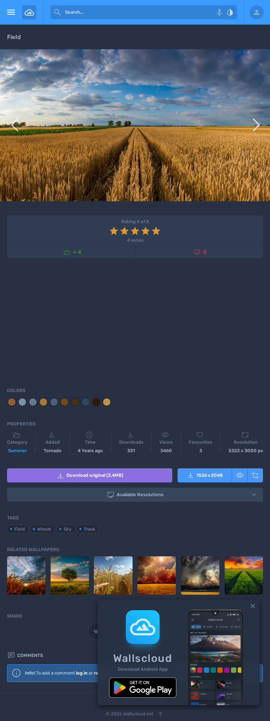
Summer (17, 450)
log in (82, 673)
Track (89, 529)
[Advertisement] (135, 321)
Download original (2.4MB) (89, 476)
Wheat (44, 529)
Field (19, 529)
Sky (67, 529)
